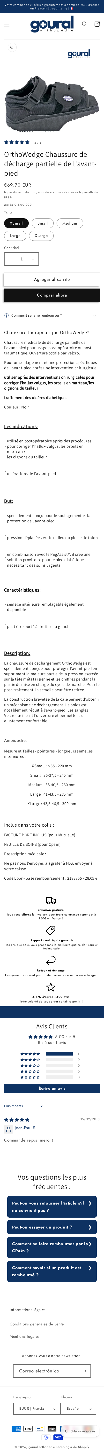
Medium (69, 223)
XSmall (16, 223)
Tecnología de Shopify (72, 1447)
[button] (7, 24)
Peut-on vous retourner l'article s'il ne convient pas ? (48, 1206)
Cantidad (11, 247)
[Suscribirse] (84, 1371)
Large (15, 235)
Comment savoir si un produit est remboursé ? (46, 1271)
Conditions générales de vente (37, 1324)
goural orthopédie (42, 1447)
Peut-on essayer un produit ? (42, 1227)
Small (42, 223)
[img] (17, 1120)
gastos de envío (46, 192)
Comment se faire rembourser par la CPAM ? (50, 1247)
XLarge (41, 235)
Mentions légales (24, 1336)
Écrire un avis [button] (52, 1088)
